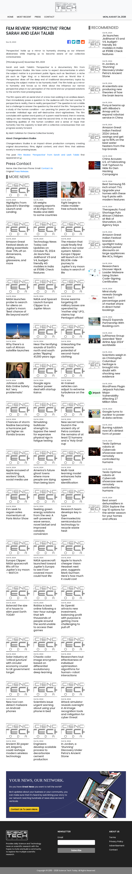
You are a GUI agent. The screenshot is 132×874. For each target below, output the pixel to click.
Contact (113, 849)
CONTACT (49, 16)
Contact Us (47, 168)
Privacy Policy (116, 841)
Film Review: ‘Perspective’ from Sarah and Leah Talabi (48, 154)
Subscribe (76, 850)
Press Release (21, 171)
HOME (10, 16)
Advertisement (116, 845)
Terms (112, 837)
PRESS (38, 16)
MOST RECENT (24, 16)
